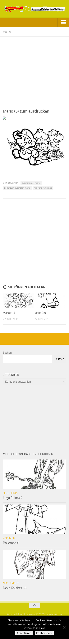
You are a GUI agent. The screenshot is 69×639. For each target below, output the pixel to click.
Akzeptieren (24, 633)
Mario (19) (40, 313)
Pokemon (9, 538)
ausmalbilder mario (31, 183)
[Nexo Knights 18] (34, 564)
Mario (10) (9, 313)
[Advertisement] (34, 71)
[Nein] (64, 627)
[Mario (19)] (50, 300)
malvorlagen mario (43, 188)
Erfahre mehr (44, 633)
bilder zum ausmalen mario (17, 188)
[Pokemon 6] (34, 519)
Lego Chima (10, 493)
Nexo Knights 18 (14, 588)
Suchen (7, 352)
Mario (7, 31)
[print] (4, 118)
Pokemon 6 (11, 543)
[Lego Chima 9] (34, 474)
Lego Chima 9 (12, 498)
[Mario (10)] (18, 300)
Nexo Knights (11, 583)
